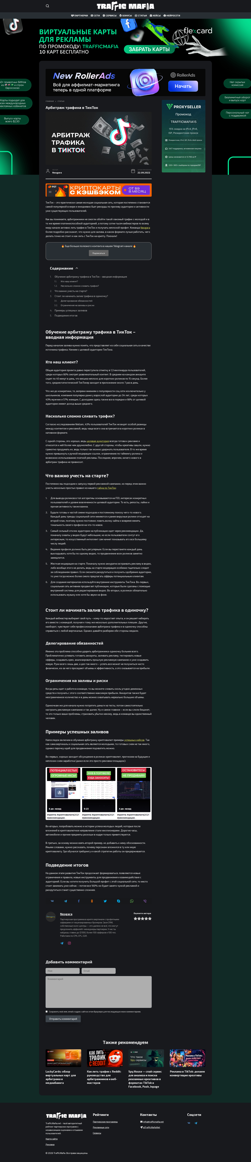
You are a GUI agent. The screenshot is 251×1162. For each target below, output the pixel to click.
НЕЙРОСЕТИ (173, 15)
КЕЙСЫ (156, 15)
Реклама (50, 1144)
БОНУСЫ (127, 15)
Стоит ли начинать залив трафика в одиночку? (81, 296)
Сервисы (97, 1133)
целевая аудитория (98, 441)
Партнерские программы (105, 1121)
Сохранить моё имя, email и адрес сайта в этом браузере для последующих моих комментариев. (95, 1011)
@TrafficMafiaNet (151, 1127)
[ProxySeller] (183, 136)
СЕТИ (96, 15)
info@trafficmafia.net (153, 1121)
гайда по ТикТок (106, 487)
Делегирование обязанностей (76, 300)
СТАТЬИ (142, 15)
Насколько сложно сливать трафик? (80, 285)
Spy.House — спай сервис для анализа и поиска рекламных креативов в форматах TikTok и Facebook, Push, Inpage (145, 1079)
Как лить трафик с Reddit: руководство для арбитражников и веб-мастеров (104, 1077)
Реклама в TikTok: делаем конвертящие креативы (187, 1073)
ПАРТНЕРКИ (81, 15)
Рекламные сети (101, 1127)
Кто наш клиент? (69, 281)
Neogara (145, 227)
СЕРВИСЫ (110, 15)
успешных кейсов (134, 739)
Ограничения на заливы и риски (77, 305)
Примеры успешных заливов (71, 310)
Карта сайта (52, 1138)
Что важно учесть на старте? (71, 290)
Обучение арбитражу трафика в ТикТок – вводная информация (91, 276)
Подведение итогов (66, 315)
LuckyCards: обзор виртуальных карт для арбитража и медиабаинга (61, 1077)
